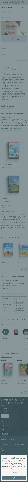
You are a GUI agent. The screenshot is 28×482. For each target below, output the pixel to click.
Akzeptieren (14, 478)
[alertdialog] (14, 468)
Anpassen (14, 472)
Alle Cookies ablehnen (8, 468)
